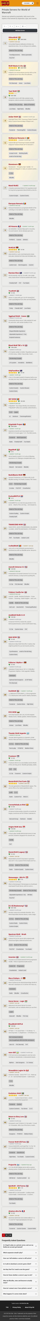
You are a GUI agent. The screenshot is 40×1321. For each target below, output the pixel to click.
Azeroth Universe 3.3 (16, 567)
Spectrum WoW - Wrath (17, 934)
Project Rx (12, 1165)
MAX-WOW (13, 637)
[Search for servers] (5, 26)
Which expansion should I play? (13, 1253)
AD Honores (13, 226)
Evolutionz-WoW (15, 1093)
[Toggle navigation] (37, 3)
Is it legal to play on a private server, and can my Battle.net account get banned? (18, 1246)
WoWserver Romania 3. (17, 138)
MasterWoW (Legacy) (17, 852)
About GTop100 (29, 1307)
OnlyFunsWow (14, 371)
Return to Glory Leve (16, 1117)
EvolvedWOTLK (14, 496)
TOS (7, 1307)
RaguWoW (12, 450)
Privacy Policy (17, 1307)
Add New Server (20, 30)
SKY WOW (12, 399)
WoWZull (12, 248)
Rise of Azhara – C (15, 978)
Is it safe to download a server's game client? (17, 1264)
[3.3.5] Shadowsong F (16, 906)
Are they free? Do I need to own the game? (16, 1269)
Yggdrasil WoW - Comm (17, 316)
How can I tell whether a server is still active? (17, 1258)
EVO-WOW (12, 712)
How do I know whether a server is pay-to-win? (17, 1275)
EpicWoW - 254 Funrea (17, 1186)
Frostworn (12, 756)
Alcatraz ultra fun (15, 1211)
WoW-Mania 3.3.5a (16, 66)
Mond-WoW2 (13, 186)
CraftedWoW (13, 546)
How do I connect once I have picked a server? (17, 1288)
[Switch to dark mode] (28, 3)
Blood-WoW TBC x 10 (16, 345)
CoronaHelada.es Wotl (17, 805)
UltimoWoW (13, 37)
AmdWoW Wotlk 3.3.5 (17, 615)
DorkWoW (12, 691)
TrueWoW (12, 291)
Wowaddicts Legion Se (17, 1070)
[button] (11, 26)
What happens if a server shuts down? (15, 1294)
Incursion (12, 957)
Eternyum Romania (16, 204)
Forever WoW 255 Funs (17, 1142)
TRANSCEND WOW (16, 525)
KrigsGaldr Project (15, 424)
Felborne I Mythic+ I (16, 662)
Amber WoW (13, 117)
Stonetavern (13, 164)
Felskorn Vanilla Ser (16, 592)
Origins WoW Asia (15, 827)
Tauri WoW (13, 91)
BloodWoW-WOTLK (16, 1024)
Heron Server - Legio (16, 1001)
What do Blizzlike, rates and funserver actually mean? (17, 1282)
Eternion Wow (14, 273)
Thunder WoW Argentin (17, 733)
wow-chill (12, 1052)
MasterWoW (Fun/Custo (18, 781)
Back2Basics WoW (15, 475)
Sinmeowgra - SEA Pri (17, 877)
